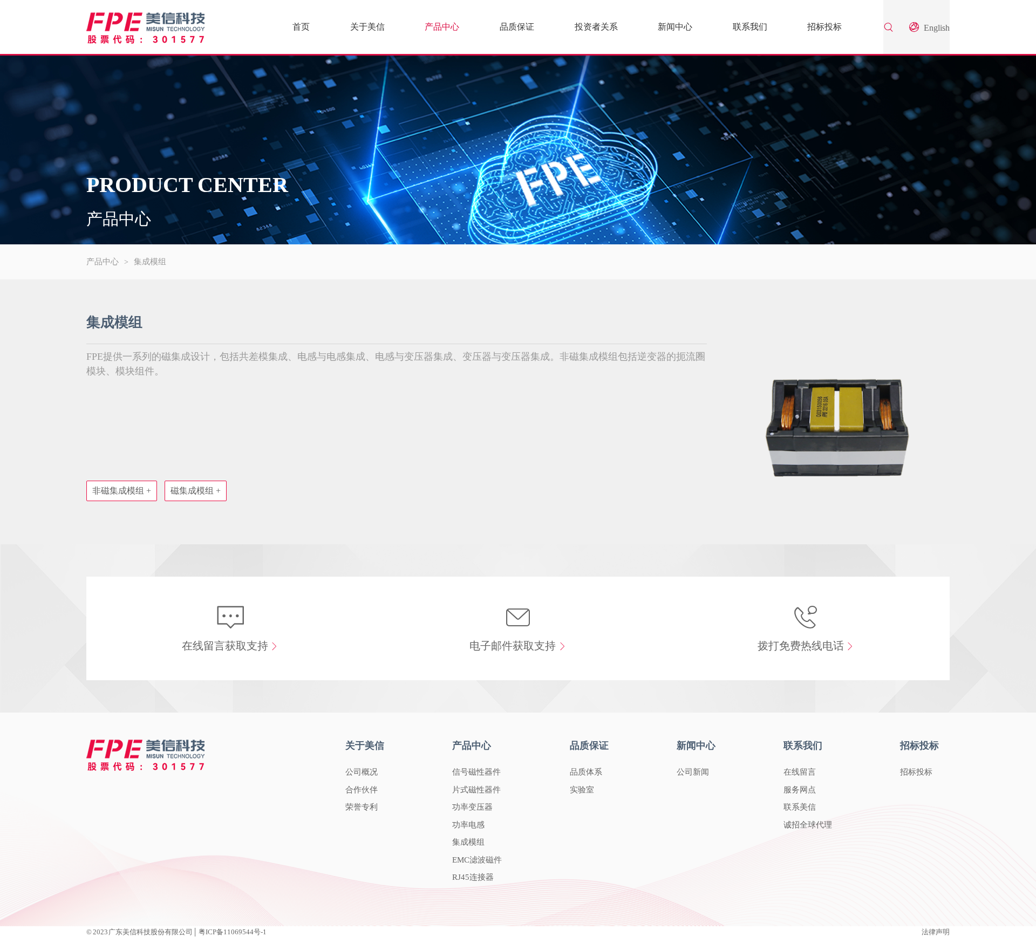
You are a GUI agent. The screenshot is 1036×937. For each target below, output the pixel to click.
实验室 (582, 789)
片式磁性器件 (476, 789)
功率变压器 (472, 807)
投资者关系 (596, 27)
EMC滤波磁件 (477, 860)
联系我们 (750, 27)
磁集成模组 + (196, 490)
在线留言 (799, 772)
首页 (301, 27)
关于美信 (367, 27)
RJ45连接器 (473, 877)
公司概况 (361, 772)
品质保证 (517, 27)
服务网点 (799, 789)
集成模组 (150, 261)
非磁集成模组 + (121, 490)
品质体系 (586, 772)
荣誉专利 (361, 807)
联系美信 (799, 807)
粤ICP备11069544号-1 (233, 932)
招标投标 (824, 27)
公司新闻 (693, 772)
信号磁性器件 (476, 772)
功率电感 (468, 824)
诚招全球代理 (807, 824)
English (936, 27)
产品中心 (442, 27)
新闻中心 (675, 27)
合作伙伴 (361, 789)
